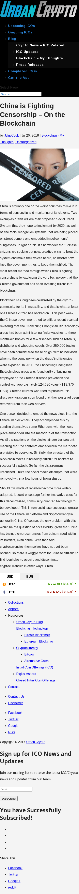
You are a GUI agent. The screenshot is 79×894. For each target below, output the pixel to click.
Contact (14, 687)
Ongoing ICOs (20, 32)
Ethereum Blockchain (39, 641)
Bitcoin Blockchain (37, 635)
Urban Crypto (35, 742)
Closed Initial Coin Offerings (35, 680)
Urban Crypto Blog (29, 622)
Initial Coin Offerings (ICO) (34, 667)
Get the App (19, 77)
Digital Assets (26, 674)
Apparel (13, 609)
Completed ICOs (22, 71)
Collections (16, 602)
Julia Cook (11, 135)
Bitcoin (29, 654)
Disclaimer (15, 703)
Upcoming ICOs (21, 26)
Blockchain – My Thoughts (39, 58)
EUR (29, 576)
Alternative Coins (36, 661)
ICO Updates (27, 51)
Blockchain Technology (32, 628)
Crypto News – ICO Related (40, 45)
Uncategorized (25, 142)
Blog (12, 39)
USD (10, 576)
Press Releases (30, 64)
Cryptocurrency (27, 648)
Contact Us (16, 696)
